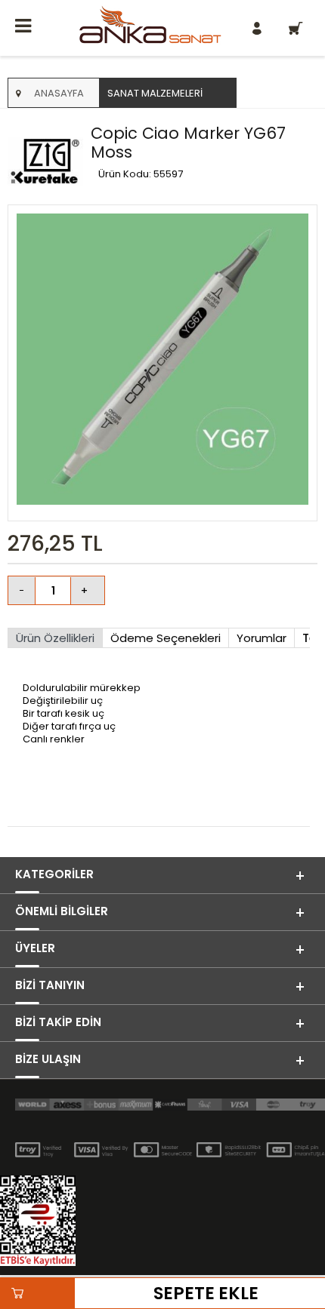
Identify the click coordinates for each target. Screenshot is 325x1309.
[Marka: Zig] (45, 162)
